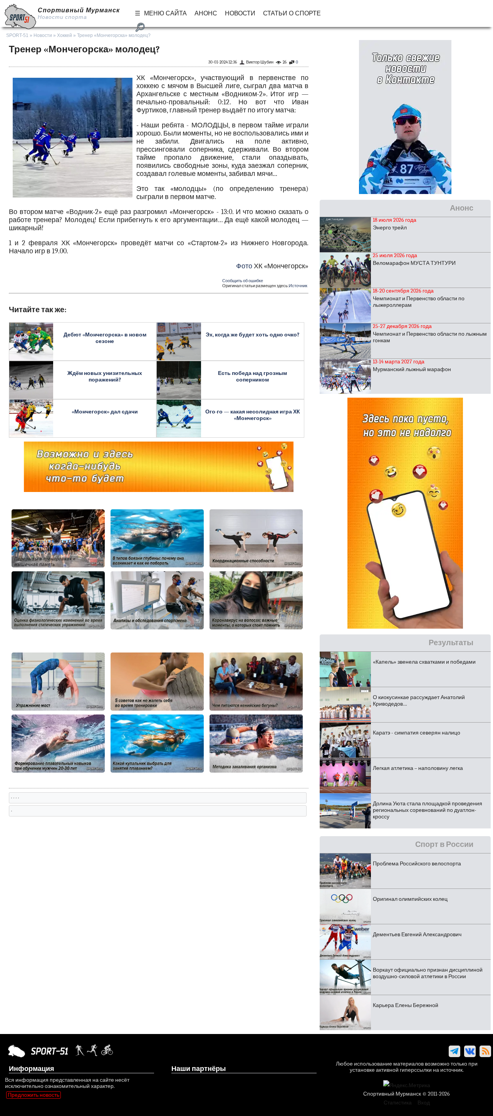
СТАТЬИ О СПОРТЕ (292, 13)
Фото (244, 266)
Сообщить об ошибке (242, 280)
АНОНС (206, 13)
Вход (424, 1102)
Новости (43, 35)
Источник (298, 285)
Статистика (398, 1102)
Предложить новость (33, 1095)
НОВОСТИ (240, 13)
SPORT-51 (17, 35)
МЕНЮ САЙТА (165, 13)
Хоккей (64, 35)
